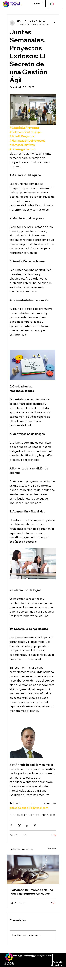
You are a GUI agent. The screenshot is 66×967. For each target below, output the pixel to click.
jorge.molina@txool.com (40, 956)
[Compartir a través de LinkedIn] (26, 825)
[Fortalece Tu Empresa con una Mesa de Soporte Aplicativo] (33, 869)
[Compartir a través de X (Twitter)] (19, 825)
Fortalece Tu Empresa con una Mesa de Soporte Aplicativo (32, 891)
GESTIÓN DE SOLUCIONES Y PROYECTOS (33, 815)
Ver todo (52, 848)
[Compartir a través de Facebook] (11, 825)
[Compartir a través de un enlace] (34, 825)
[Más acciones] (54, 23)
